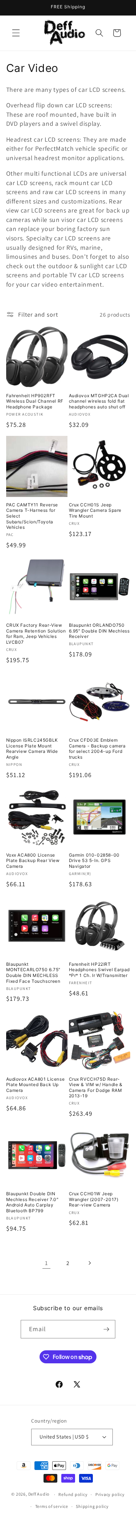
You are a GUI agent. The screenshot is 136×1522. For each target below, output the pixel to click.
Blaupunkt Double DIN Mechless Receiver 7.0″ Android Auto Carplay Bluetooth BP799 (32, 1202)
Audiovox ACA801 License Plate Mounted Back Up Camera (35, 1084)
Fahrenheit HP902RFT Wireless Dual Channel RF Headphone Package (34, 401)
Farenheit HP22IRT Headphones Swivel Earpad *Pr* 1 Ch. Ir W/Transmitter (99, 969)
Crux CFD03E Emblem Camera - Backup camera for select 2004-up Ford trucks (97, 748)
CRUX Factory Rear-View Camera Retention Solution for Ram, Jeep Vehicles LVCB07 (36, 633)
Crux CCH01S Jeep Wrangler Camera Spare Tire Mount (95, 510)
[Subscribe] (106, 1329)
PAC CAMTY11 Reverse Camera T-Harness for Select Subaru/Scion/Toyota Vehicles (32, 516)
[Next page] (89, 1263)
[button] (16, 33)
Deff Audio (39, 1494)
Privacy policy (110, 1494)
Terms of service (51, 1506)
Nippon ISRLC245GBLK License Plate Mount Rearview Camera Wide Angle (32, 748)
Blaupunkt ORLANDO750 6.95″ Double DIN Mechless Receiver (99, 630)
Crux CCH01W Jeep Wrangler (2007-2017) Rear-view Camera (94, 1199)
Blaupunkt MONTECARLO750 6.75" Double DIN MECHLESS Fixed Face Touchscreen (33, 972)
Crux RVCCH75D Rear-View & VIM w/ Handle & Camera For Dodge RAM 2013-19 (96, 1087)
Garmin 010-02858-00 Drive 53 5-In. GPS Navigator (94, 860)
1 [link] (46, 1263)
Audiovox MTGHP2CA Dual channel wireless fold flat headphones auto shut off (99, 401)
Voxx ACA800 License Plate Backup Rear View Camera (33, 860)
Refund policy (72, 1494)
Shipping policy (92, 1506)
